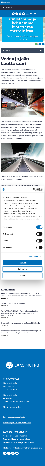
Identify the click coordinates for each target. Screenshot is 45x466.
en (31, 13)
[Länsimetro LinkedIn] (13, 13)
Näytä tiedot (33, 256)
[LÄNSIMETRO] (22, 2)
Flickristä (7, 447)
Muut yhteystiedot (12, 407)
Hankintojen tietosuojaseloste (17, 422)
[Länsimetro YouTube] (23, 13)
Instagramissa (23, 439)
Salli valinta (22, 269)
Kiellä (22, 275)
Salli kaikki (22, 263)
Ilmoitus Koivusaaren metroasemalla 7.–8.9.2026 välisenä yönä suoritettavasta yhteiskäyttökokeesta (21, 294)
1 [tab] (36, 44)
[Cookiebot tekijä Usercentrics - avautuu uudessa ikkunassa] (32, 189)
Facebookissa (9, 439)
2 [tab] (39, 44)
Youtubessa (28, 442)
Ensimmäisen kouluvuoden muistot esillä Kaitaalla (20, 323)
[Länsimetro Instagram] (20, 13)
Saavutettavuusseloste (14, 417)
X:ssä (18, 442)
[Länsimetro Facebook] (16, 13)
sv (35, 13)
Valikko (9, 7)
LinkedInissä (9, 442)
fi (27, 13)
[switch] (39, 234)
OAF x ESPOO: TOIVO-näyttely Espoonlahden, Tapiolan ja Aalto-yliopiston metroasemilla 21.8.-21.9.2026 (19, 313)
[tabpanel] (22, 29)
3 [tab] (43, 44)
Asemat (6, 50)
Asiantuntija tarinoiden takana (13, 303)
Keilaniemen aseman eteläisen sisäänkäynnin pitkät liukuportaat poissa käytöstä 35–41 (21, 331)
